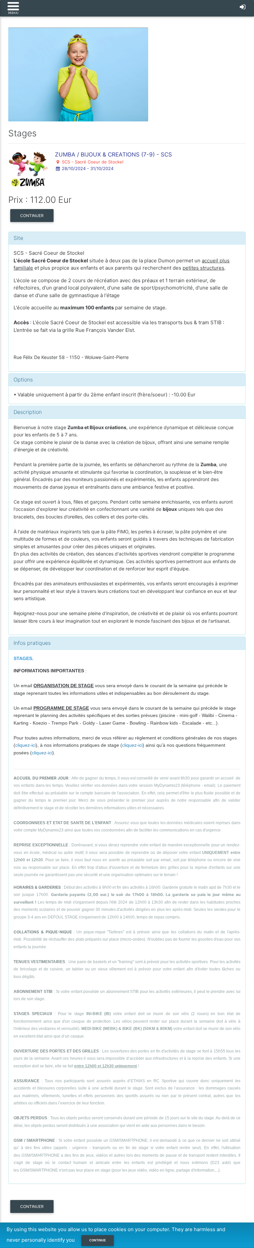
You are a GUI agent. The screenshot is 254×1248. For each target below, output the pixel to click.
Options (23, 379)
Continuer (32, 215)
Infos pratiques (32, 643)
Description (28, 412)
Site (18, 238)
